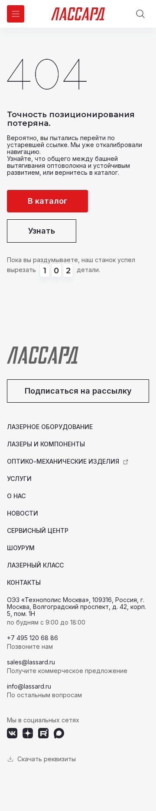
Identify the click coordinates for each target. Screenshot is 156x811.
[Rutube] (43, 733)
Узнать (41, 230)
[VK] (12, 733)
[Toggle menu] (15, 13)
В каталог (47, 200)
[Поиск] (140, 13)
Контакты (24, 582)
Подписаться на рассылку (78, 390)
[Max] (59, 733)
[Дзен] (28, 733)
